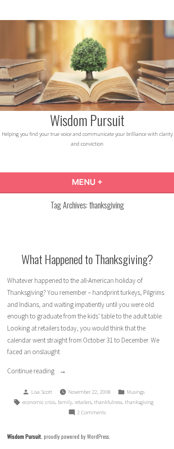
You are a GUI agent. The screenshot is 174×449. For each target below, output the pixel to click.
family (65, 402)
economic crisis (38, 402)
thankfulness (108, 402)
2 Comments (91, 412)
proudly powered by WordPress (76, 436)
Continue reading (52, 371)
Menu (111, 182)
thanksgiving (139, 402)
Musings (136, 391)
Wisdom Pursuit (87, 120)
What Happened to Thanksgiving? (87, 258)
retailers (83, 402)
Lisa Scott (41, 391)
